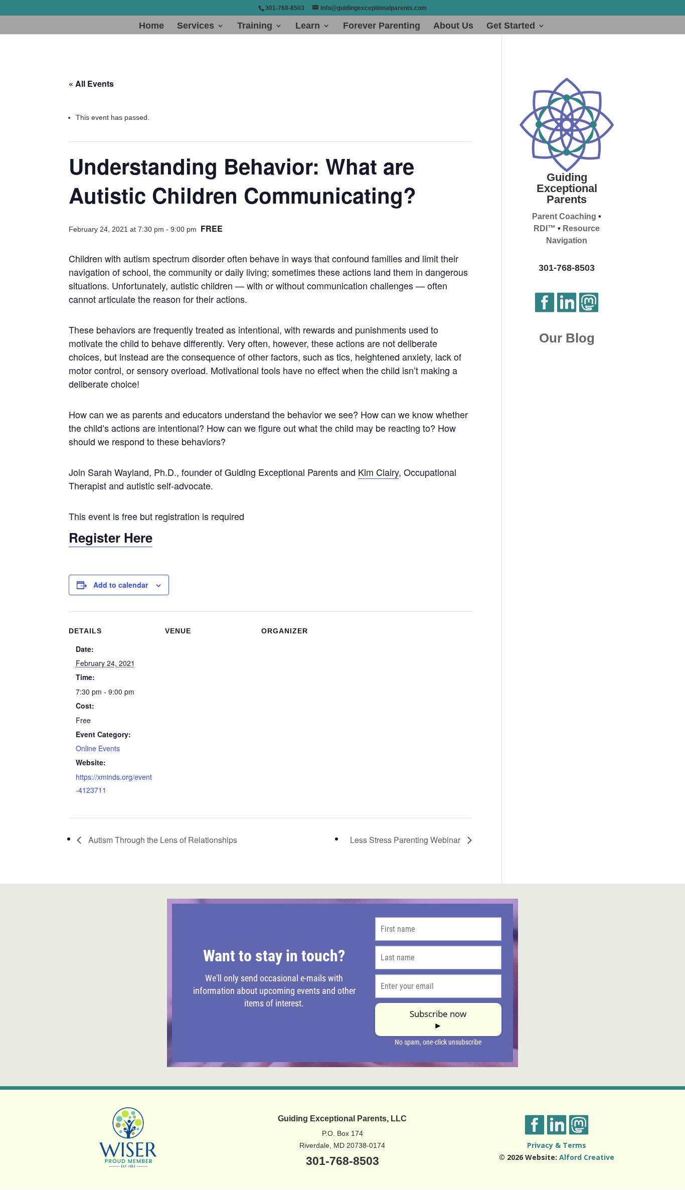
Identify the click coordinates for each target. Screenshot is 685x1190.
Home (151, 26)
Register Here (110, 537)
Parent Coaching (564, 216)
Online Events (98, 748)
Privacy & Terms (556, 1145)
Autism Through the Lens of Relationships (161, 839)
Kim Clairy (378, 471)
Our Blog (567, 338)
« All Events (91, 83)
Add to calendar (120, 585)
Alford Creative (586, 1157)
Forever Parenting (381, 26)
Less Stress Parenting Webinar (406, 839)
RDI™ (545, 228)
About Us (453, 26)
